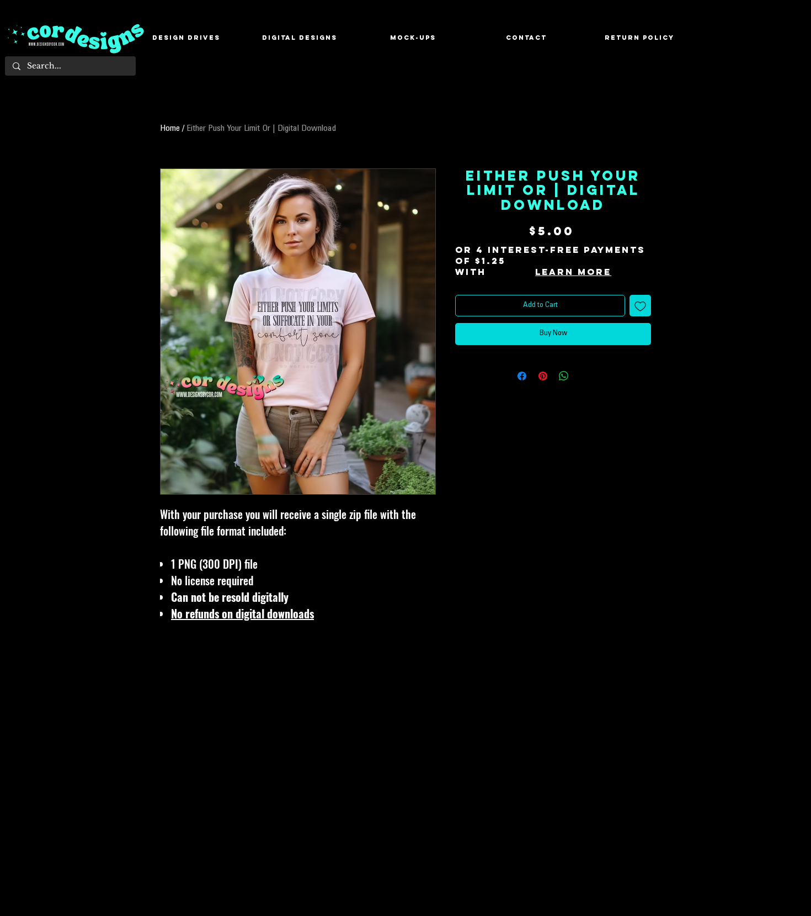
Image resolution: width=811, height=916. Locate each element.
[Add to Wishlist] (640, 305)
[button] (299, 38)
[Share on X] (584, 376)
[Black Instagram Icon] (794, 458)
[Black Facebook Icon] (794, 439)
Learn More (573, 271)
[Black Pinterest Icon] (794, 477)
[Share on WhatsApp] (563, 376)
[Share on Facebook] (522, 376)
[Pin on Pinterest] (542, 376)
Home (170, 128)
